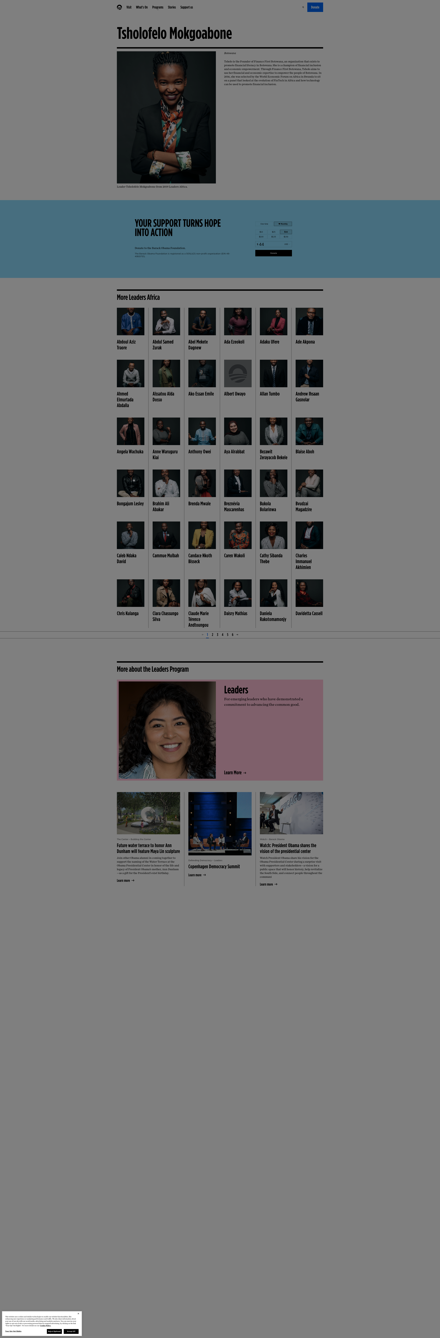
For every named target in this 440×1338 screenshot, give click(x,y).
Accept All (71, 1331)
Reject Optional (54, 1331)
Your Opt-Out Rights (13, 1331)
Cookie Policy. (45, 1326)
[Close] (78, 1313)
